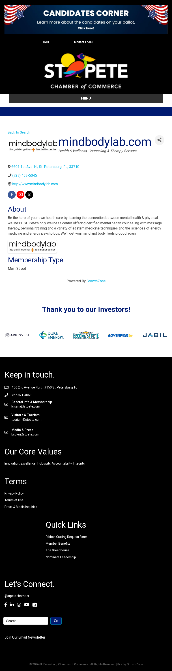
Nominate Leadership (61, 557)
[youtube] (20, 195)
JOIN (45, 42)
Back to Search (19, 132)
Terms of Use (14, 500)
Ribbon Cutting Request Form (66, 537)
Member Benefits (58, 543)
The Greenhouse (57, 550)
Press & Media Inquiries (20, 507)
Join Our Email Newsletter (24, 637)
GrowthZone (96, 281)
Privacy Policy (14, 493)
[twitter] (29, 195)
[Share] (159, 140)
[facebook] (12, 195)
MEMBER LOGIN (83, 42)
